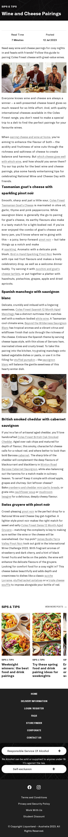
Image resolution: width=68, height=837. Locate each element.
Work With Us (34, 810)
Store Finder (34, 723)
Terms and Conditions (34, 797)
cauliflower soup (25, 492)
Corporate (34, 730)
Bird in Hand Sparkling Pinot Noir (31, 254)
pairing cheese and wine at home (30, 137)
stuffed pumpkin (24, 360)
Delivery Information (34, 701)
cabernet (23, 455)
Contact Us (34, 737)
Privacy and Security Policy (34, 804)
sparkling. (10, 249)
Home (34, 694)
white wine (42, 318)
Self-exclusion (22, 769)
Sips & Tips (61, 607)
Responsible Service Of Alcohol (28, 751)
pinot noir (45, 239)
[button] (34, 751)
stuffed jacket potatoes (27, 580)
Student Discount (34, 816)
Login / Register (34, 708)
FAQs (34, 716)
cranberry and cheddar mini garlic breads (33, 487)
